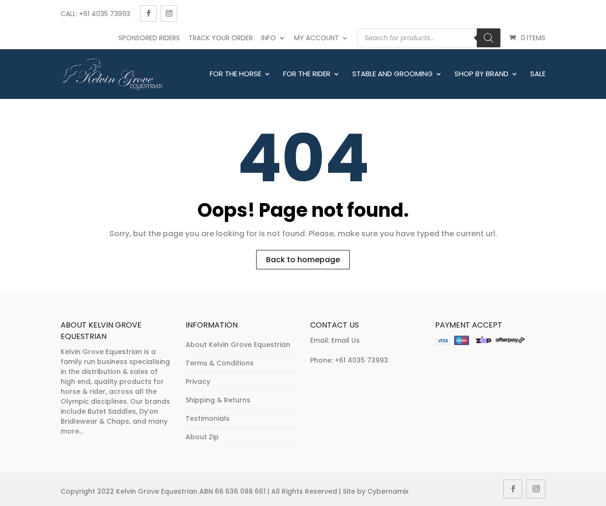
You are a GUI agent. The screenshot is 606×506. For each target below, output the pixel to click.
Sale (537, 74)
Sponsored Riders (149, 38)
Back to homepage (303, 259)
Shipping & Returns (218, 400)
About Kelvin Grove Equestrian (238, 344)
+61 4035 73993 (361, 360)
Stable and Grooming (392, 74)
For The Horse (235, 74)
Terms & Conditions (220, 363)
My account (316, 38)
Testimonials (208, 418)
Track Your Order (220, 38)
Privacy (198, 381)
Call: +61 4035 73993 (95, 13)
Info (268, 38)
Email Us (345, 340)
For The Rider (306, 74)
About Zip (202, 437)
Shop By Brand (481, 74)
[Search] (488, 37)
